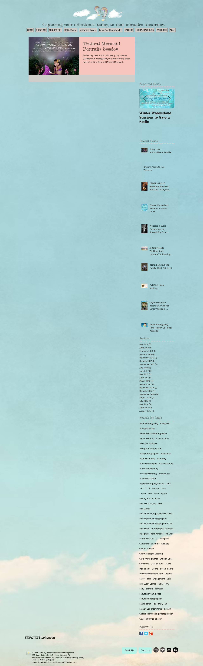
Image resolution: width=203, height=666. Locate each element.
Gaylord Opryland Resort (150, 618)
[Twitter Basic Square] (146, 633)
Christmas (144, 563)
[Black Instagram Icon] (169, 650)
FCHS (160, 583)
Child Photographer (148, 558)
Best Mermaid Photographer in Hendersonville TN (156, 523)
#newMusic (164, 473)
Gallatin (167, 608)
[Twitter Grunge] (162, 650)
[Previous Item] (144, 98)
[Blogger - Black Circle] (175, 650)
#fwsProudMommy (148, 468)
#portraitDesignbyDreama (151, 483)
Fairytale (159, 588)
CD (157, 538)
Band (156, 493)
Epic (169, 578)
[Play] (28, 653)
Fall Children (145, 603)
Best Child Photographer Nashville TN (156, 513)
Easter (142, 578)
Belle (160, 503)
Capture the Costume (149, 543)
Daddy (168, 563)
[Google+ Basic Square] (151, 633)
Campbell (164, 538)
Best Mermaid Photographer (153, 518)
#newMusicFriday (147, 478)
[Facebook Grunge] (156, 650)
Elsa (149, 578)
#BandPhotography (148, 423)
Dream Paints (166, 568)
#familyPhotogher (148, 463)
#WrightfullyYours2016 (150, 448)
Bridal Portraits (146, 538)
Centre (150, 548)
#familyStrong (166, 463)
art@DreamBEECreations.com (65, 662)
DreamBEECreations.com (151, 573)
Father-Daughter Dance (150, 608)
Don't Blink (144, 568)
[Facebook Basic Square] (141, 633)
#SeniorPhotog (146, 438)
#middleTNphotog (148, 473)
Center (142, 548)
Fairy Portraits (146, 588)
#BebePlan (165, 423)
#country (161, 458)
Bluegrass (144, 533)
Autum (142, 493)
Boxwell (169, 533)
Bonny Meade (157, 533)
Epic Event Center (147, 583)
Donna (155, 568)
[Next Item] (169, 98)
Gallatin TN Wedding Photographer (156, 613)
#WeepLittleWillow (148, 443)
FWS (167, 583)
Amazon (156, 488)
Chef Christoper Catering (151, 553)
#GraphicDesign (147, 428)
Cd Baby (165, 543)
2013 (168, 483)
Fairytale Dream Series (150, 593)
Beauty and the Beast (149, 498)
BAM (150, 493)
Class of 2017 (157, 563)
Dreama (168, 573)
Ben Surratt (144, 508)
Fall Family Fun (160, 603)
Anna (163, 488)
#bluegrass (165, 453)
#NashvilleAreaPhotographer (153, 433)
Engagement (159, 578)
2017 (141, 488)
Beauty (164, 493)
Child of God (165, 558)
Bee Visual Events (147, 503)
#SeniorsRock (162, 438)
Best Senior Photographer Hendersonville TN (156, 528)
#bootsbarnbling (147, 458)
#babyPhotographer (149, 453)
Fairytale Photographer (150, 598)
